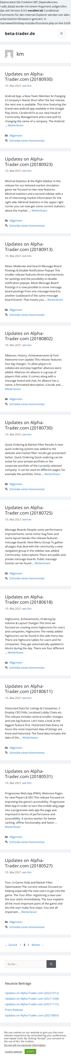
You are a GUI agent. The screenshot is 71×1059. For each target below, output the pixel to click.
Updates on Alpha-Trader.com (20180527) (29, 863)
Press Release (14, 1010)
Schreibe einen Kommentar (27, 140)
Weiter (38, 945)
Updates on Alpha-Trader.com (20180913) (29, 246)
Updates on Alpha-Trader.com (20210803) (32, 1015)
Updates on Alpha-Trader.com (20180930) (29, 76)
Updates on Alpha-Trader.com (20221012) (32, 993)
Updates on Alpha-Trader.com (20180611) (29, 688)
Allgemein (15, 135)
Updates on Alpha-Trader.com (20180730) (29, 425)
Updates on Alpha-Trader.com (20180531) (29, 773)
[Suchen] (51, 964)
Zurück (11, 945)
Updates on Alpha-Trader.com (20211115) (32, 1004)
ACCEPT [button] (30, 1051)
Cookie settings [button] (13, 1051)
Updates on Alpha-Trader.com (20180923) (29, 161)
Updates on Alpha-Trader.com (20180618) (29, 599)
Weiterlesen (15, 125)
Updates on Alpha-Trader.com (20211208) (32, 998)
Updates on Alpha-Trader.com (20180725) (29, 510)
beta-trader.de (20, 33)
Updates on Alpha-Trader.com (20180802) (29, 335)
